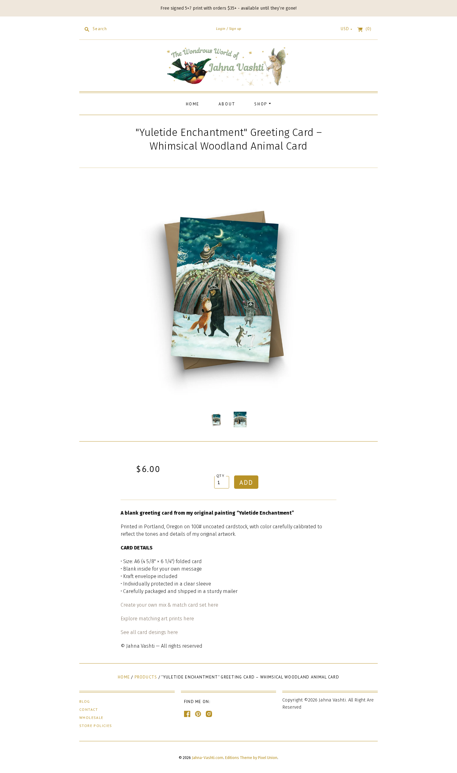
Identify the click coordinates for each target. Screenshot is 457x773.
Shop (261, 104)
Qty (220, 475)
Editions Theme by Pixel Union (251, 757)
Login (220, 28)
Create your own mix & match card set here (169, 605)
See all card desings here (149, 632)
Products (146, 677)
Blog (84, 701)
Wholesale (91, 717)
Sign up (235, 28)
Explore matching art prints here (157, 619)
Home (193, 104)
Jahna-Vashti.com (207, 757)
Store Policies (95, 725)
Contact (88, 709)
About (227, 104)
